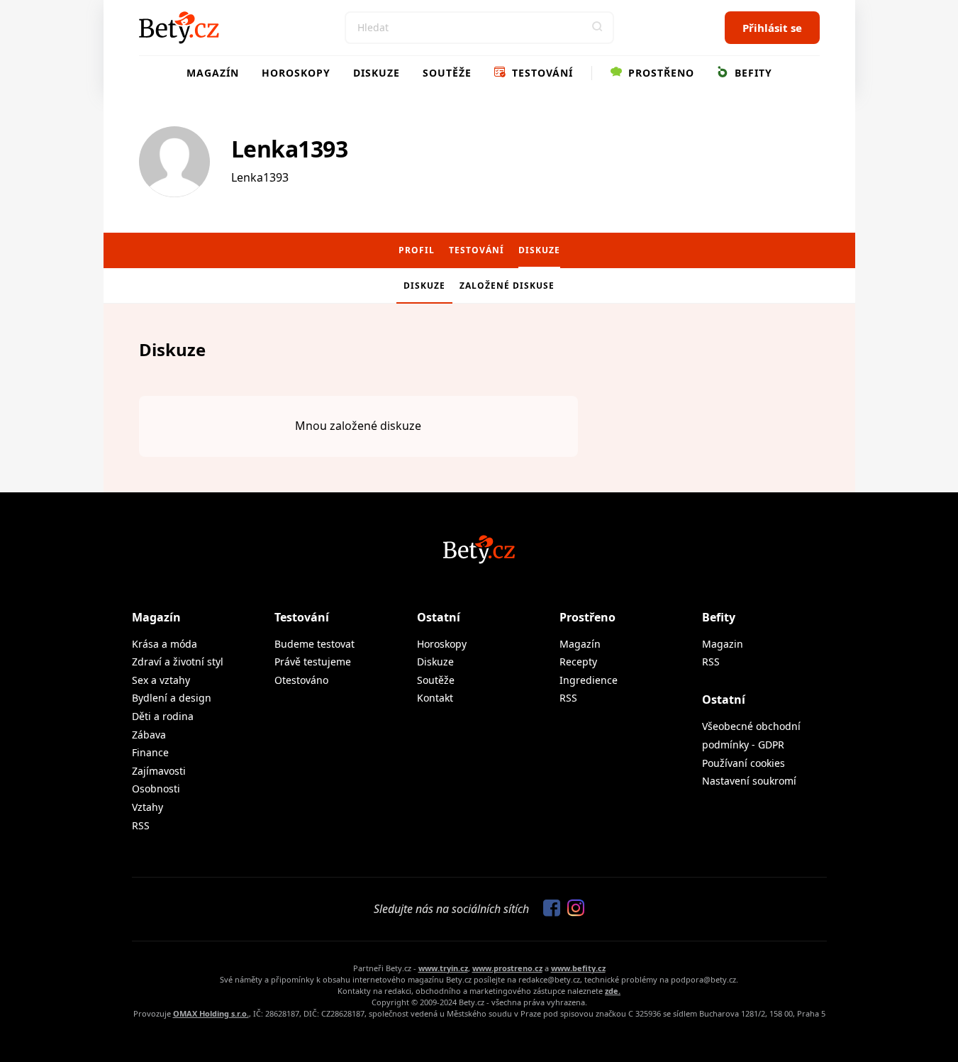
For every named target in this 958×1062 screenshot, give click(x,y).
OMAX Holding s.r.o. (211, 1013)
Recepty (578, 661)
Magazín (212, 72)
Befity (751, 72)
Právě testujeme (312, 661)
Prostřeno (659, 72)
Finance (150, 752)
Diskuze (376, 72)
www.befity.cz (578, 968)
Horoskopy (296, 72)
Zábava (149, 734)
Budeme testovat (314, 644)
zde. (612, 990)
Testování (540, 72)
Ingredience (588, 680)
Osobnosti (156, 788)
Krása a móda (164, 644)
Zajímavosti (159, 771)
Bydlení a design (171, 697)
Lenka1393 (289, 148)
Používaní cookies (743, 763)
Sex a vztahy (161, 680)
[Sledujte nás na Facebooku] (548, 909)
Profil (417, 250)
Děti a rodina (163, 716)
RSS (141, 825)
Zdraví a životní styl (177, 661)
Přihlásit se (772, 28)
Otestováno (301, 680)
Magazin (722, 644)
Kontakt (435, 697)
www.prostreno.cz (507, 968)
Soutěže (447, 72)
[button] (597, 27)
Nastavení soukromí (749, 780)
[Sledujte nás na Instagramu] (572, 909)
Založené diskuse (507, 286)
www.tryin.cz (443, 968)
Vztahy (147, 807)
